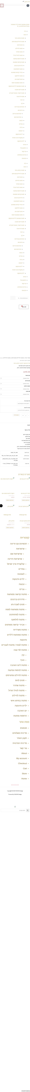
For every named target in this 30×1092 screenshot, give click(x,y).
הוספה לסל (16, 415)
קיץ (22, 103)
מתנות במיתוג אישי (19, 38)
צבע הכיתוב (27, 380)
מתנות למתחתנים (18, 69)
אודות (24, 144)
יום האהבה (22, 711)
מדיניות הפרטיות (20, 743)
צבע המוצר (27, 375)
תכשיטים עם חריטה (19, 107)
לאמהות (21, 131)
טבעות (21, 120)
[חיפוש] (12, 298)
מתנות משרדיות (20, 630)
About (24, 753)
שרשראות (20, 110)
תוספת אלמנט (27, 386)
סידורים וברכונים (18, 65)
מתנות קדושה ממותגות (18, 62)
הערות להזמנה (27, 407)
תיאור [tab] (28, 425)
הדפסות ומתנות (20, 716)
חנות (25, 35)
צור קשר (24, 151)
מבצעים (24, 158)
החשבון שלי (23, 148)
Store (24, 773)
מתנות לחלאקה (19, 76)
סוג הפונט (28, 391)
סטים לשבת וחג (19, 79)
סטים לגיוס (20, 45)
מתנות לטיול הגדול (18, 55)
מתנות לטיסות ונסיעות (18, 59)
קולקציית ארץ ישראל (17, 138)
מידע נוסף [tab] (27, 430)
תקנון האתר (22, 738)
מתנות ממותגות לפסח (17, 83)
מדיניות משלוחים (21, 155)
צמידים (21, 124)
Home (24, 778)
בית (25, 31)
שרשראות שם (17, 117)
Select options (9, 500)
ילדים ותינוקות (19, 134)
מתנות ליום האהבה (19, 89)
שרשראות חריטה (17, 113)
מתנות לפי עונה (20, 96)
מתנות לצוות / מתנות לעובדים (16, 93)
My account (21, 758)
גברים (21, 127)
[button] (2, 5)
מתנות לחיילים (19, 48)
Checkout (22, 763)
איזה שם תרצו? (27, 401)
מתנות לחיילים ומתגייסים (18, 41)
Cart (25, 768)
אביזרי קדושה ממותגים (17, 72)
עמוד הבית (27, 358)
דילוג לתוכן (27, 2)
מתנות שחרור (19, 52)
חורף (21, 100)
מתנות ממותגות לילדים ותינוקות (16, 86)
